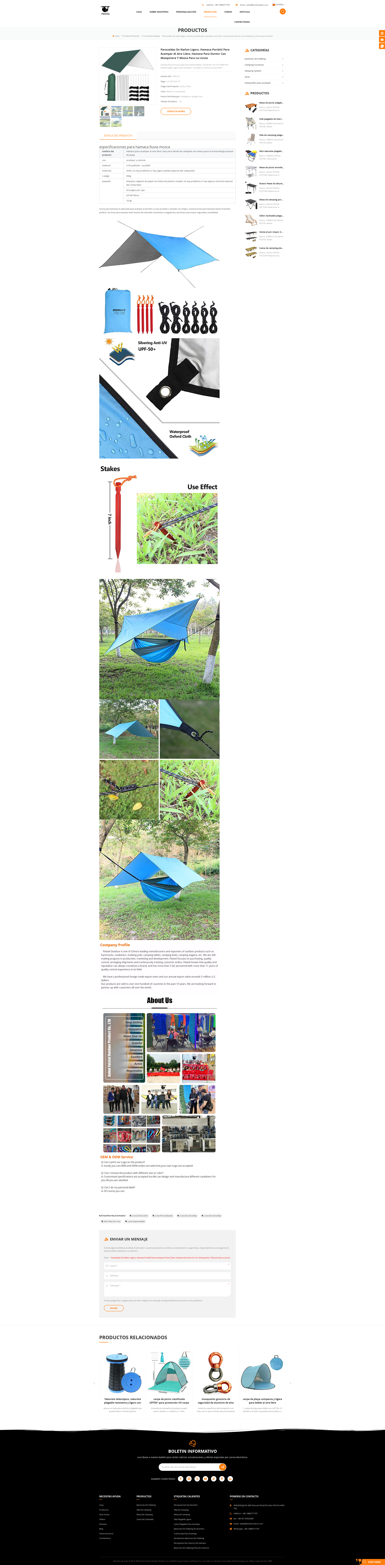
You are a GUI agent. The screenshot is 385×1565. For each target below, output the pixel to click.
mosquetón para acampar (258, 82)
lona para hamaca (151, 36)
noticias (245, 11)
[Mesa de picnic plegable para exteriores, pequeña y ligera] (251, 107)
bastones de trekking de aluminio (189, 1528)
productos (210, 11)
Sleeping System (253, 70)
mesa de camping (145, 1514)
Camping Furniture (254, 64)
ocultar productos (131, 36)
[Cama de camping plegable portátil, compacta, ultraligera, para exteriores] (251, 252)
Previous (94, 1383)
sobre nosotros (158, 11)
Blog (101, 1528)
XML (270, 1561)
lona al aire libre (140, 1215)
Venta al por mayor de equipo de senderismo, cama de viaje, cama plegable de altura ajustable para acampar (271, 231)
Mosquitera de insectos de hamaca (190, 1543)
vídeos (102, 1519)
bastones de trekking (255, 58)
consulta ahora (176, 111)
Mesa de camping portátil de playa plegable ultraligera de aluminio (271, 199)
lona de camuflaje (188, 1215)
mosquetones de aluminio (186, 1505)
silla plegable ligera (182, 1519)
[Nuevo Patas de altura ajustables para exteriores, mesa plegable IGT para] (251, 187)
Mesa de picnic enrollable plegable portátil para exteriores (271, 167)
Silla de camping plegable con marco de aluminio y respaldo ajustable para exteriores (271, 135)
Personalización (186, 11)
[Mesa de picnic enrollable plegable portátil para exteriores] (251, 171)
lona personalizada (163, 1215)
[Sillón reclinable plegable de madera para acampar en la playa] (251, 220)
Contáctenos (242, 21)
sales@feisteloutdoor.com (257, 5)
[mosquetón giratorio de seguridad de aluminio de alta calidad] (169, 1373)
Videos (228, 11)
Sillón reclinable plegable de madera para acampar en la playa (271, 215)
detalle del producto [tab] (118, 135)
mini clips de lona (112, 1221)
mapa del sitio (261, 1561)
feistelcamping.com (240, 1561)
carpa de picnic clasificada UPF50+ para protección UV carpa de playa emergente (122, 1400)
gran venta (104, 1514)
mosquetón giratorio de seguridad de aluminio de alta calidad (169, 1400)
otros (247, 76)
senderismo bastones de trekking (189, 1538)
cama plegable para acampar (187, 1524)
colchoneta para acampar (185, 1533)
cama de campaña (145, 1519)
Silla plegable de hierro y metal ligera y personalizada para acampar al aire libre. (271, 119)
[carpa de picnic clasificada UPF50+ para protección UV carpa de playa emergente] (122, 1373)
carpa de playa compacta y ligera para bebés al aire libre (216, 1400)
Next (290, 1383)
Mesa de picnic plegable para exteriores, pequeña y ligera (271, 102)
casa (139, 11)
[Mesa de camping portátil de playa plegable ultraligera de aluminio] (251, 204)
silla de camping (144, 1509)
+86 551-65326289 (245, 1518)
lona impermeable (136, 1221)
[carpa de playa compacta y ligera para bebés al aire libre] (215, 1373)
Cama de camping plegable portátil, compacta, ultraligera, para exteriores (271, 248)
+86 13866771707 (222, 5)
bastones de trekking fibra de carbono (191, 1547)
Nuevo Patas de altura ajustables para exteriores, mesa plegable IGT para (271, 183)
